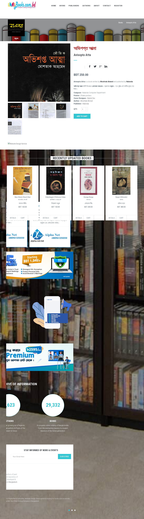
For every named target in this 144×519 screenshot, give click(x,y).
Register (118, 6)
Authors (86, 6)
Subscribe (64, 456)
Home (53, 6)
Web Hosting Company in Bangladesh (26, 501)
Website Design (30, 499)
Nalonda (129, 81)
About (97, 6)
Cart (23, 218)
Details (13, 218)
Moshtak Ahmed (106, 81)
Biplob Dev (91, 98)
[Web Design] (72, 143)
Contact (107, 6)
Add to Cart (82, 116)
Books (62, 6)
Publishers (74, 6)
